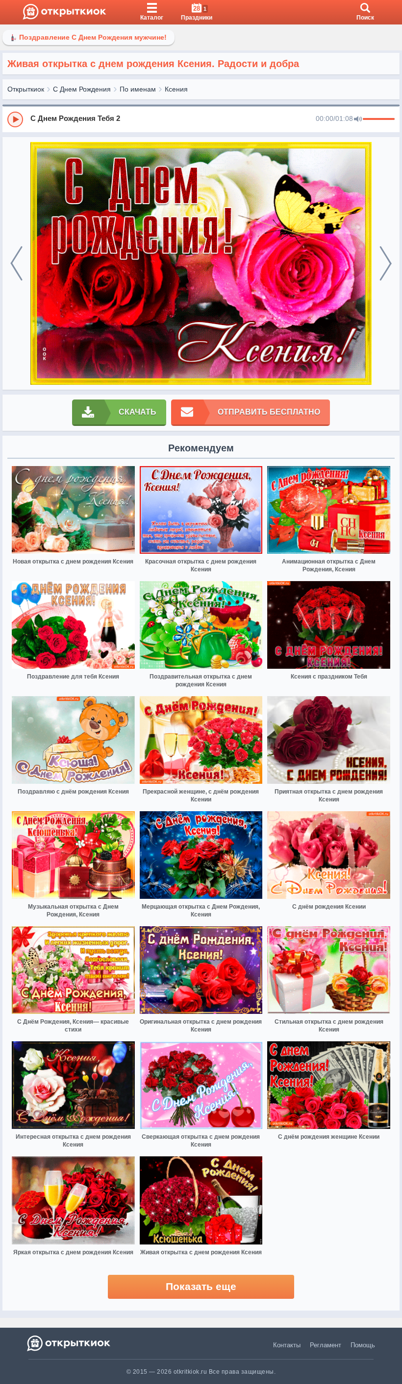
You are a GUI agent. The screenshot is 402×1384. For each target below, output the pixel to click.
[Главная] (64, 12)
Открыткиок (25, 89)
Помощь (363, 1345)
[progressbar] (379, 119)
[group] (201, 119)
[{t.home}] (69, 1343)
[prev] (16, 263)
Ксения (176, 89)
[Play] (15, 119)
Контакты (287, 1345)
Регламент (325, 1345)
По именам (138, 89)
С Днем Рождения (82, 89)
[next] (385, 263)
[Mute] (358, 119)
